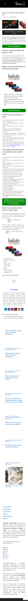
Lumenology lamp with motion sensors (13, 316)
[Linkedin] (5, 309)
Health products (7, 516)
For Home (6, 314)
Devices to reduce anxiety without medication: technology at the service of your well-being (13, 417)
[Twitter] (15, 309)
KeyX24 (14, 180)
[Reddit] (19, 309)
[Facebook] (9, 309)
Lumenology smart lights (14, 145)
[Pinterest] (12, 309)
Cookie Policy (6, 511)
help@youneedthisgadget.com (13, 541)
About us (5, 514)
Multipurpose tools (13, 314)
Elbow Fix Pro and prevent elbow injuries (14, 318)
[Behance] (22, 309)
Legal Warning (7, 509)
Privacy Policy (7, 507)
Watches (5, 518)
